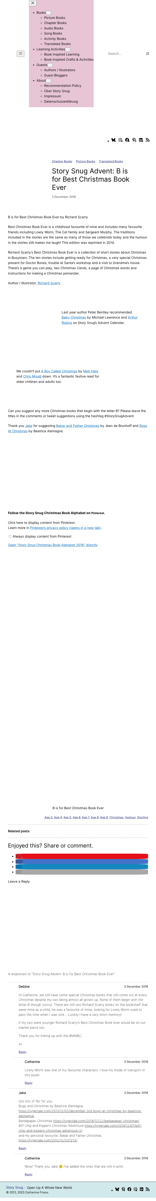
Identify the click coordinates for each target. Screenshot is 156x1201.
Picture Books (85, 161)
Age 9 (104, 817)
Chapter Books (62, 161)
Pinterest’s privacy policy (65, 528)
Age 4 (58, 817)
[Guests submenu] (50, 65)
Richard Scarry (49, 283)
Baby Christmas (74, 317)
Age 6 (76, 817)
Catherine (32, 1062)
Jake (28, 426)
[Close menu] (33, 3)
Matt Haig (90, 371)
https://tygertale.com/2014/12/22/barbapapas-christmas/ (96, 1121)
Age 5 (67, 817)
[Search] (147, 53)
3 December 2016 (136, 986)
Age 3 (49, 817)
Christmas (116, 817)
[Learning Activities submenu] (67, 49)
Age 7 (85, 817)
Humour (130, 817)
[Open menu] (20, 54)
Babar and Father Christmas (77, 426)
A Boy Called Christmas (59, 371)
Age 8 (95, 817)
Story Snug (14, 1187)
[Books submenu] (48, 13)
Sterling (142, 817)
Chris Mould (32, 376)
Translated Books (111, 161)
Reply (22, 1052)
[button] (19, 856)
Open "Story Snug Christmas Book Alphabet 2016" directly (53, 545)
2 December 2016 (136, 1093)
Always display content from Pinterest (42, 536)
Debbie (24, 986)
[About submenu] (48, 81)
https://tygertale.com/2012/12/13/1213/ (48, 1140)
